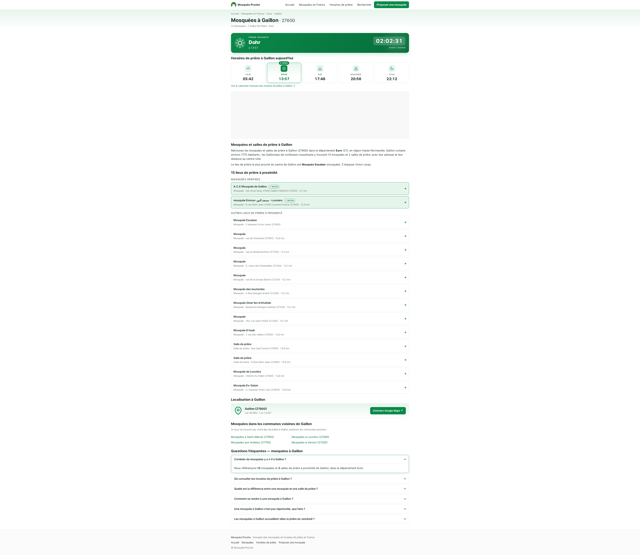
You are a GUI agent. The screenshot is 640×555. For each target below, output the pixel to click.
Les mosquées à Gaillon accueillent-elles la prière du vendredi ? (274, 519)
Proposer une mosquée (391, 4)
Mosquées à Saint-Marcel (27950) (252, 437)
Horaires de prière (341, 4)
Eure (269, 13)
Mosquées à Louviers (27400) (310, 437)
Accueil (289, 4)
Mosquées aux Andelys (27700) (251, 442)
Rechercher (364, 4)
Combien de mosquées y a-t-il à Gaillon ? (260, 459)
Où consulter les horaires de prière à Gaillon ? (263, 478)
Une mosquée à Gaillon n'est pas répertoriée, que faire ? (269, 509)
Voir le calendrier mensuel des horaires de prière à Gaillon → (263, 85)
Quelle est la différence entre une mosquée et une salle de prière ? (276, 488)
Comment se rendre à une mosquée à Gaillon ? (263, 498)
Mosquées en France (312, 4)
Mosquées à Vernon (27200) (310, 442)
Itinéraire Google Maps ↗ (388, 410)
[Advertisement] (320, 115)
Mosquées (248, 542)
